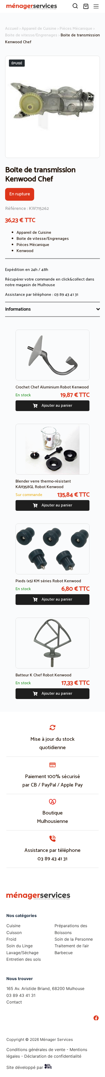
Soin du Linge (19, 945)
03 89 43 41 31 (66, 294)
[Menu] (96, 6)
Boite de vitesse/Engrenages (31, 35)
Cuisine (13, 925)
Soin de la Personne (74, 939)
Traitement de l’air (72, 945)
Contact (14, 1002)
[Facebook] (96, 1018)
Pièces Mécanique (76, 28)
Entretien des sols (23, 959)
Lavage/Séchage (22, 952)
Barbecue (64, 952)
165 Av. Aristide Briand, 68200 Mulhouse (45, 988)
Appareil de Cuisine (39, 28)
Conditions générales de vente (35, 1049)
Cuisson (14, 932)
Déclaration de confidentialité (52, 1056)
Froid (11, 939)
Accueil (11, 28)
